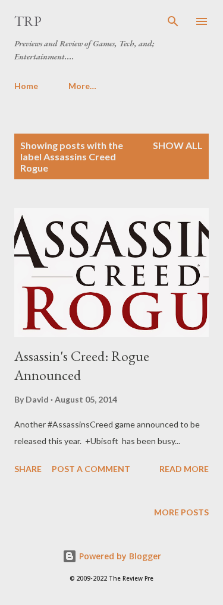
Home (26, 86)
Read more (184, 469)
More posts (181, 512)
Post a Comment (91, 469)
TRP (28, 21)
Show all (178, 145)
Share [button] (28, 469)
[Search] (173, 21)
